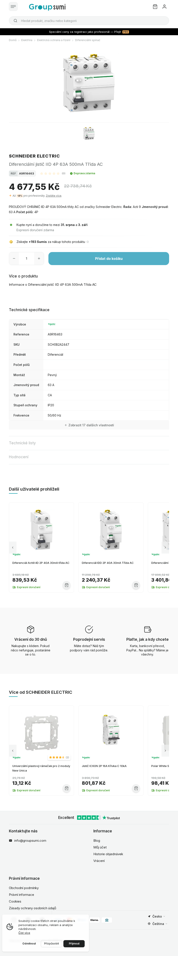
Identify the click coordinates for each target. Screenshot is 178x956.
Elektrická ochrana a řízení (53, 40)
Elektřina (26, 40)
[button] (52, 173)
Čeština (158, 924)
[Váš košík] (155, 7)
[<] (12, 547)
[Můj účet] (164, 7)
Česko (157, 916)
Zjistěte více (53, 195)
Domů (12, 40)
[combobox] (89, 20)
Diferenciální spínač (87, 40)
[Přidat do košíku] (67, 585)
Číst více (24, 932)
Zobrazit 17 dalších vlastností (91, 425)
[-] (14, 258)
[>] (165, 547)
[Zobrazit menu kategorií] (13, 6)
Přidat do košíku (109, 258)
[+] (39, 258)
